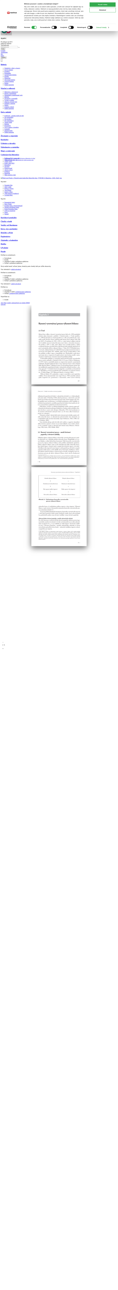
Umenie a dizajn (9, 107)
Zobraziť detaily (101, 27)
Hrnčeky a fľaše (7, 233)
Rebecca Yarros (8, 188)
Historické (7, 78)
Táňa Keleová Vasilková (11, 193)
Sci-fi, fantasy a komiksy (11, 127)
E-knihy (3, 51)
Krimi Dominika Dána (11, 209)
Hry (2, 54)
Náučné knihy (8, 130)
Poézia (6, 83)
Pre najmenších (8, 117)
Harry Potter (8, 204)
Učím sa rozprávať (9, 210)
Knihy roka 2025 (9, 163)
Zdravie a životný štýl (10, 102)
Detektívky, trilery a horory (12, 68)
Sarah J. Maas (8, 192)
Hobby (6, 105)
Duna (6, 212)
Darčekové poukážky (9, 218)
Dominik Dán (8, 185)
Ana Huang (7, 190)
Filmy (2, 55)
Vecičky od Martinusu (9, 225)
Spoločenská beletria (10, 75)
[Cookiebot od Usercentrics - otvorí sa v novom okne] (12, 27)
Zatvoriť (3, 304)
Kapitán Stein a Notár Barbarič (13, 206)
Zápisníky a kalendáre (9, 240)
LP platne (4, 248)
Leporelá (7, 129)
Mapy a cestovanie (8, 151)
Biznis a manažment (10, 93)
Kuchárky (4, 140)
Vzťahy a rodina (9, 100)
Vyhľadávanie (5, 45)
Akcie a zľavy (8, 170)
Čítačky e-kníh (6, 221)
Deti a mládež (6, 112)
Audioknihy (4, 52)
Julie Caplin (7, 187)
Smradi (6, 214)
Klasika (6, 76)
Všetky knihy (8, 161)
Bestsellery (7, 165)
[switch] (54, 27)
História (6, 97)
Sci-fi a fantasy (8, 70)
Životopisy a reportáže (10, 98)
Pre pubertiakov (9, 120)
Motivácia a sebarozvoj (11, 92)
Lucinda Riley (8, 195)
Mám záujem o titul (10, 175)
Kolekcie (7, 171)
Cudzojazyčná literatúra (10, 155)
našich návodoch (16, 269)
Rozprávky (7, 125)
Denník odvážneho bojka (11, 207)
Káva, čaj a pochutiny (9, 229)
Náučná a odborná (8, 88)
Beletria (4, 65)
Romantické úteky (9, 202)
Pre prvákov (8, 119)
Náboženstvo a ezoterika (10, 147)
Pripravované (8, 168)
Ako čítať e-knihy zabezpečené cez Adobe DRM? (15, 303)
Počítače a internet (9, 103)
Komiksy (7, 71)
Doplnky (3, 57)
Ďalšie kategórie (9, 85)
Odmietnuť (102, 10)
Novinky (7, 166)
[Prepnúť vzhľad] (2, 60)
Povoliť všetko (102, 4)
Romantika (7, 73)
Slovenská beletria (9, 80)
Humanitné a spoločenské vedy (13, 95)
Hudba (3, 244)
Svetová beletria (9, 81)
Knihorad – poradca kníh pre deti (14, 116)
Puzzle (3, 251)
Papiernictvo (5, 236)
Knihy (3, 49)
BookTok (7, 173)
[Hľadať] (19, 47)
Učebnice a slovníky (8, 143)
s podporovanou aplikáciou (23, 292)
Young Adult (8, 122)
